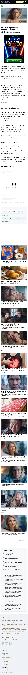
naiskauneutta (20, 211)
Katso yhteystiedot (6, 667)
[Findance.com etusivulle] (6, 2)
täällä (22, 631)
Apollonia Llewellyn (17, 66)
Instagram (4, 66)
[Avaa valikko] (25, 1)
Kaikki (25, 550)
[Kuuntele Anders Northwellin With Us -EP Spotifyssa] (14, 49)
